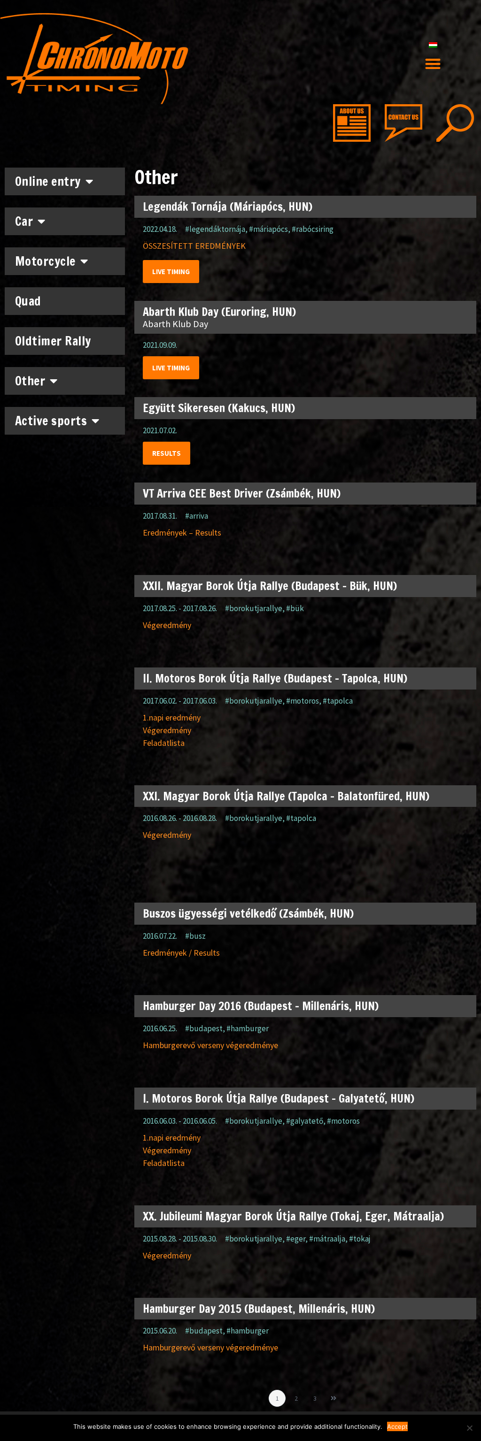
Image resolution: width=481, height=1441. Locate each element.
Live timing (171, 271)
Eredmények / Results (181, 952)
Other (30, 381)
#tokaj (360, 1239)
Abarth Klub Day (175, 324)
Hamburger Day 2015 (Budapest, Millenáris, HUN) (259, 1309)
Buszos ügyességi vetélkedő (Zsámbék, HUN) (248, 913)
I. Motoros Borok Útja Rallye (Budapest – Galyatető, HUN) (278, 1098)
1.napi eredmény (172, 717)
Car (24, 221)
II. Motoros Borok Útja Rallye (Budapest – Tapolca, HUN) (275, 678)
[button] (432, 64)
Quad (28, 301)
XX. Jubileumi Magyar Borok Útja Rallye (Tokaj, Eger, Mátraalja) (293, 1216)
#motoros (302, 701)
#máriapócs (268, 229)
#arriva (196, 516)
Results (166, 453)
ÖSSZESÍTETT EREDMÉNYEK (194, 245)
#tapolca (338, 701)
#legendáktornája (215, 229)
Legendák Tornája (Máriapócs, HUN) (227, 207)
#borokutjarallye (253, 608)
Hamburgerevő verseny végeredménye (210, 1045)
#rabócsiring (313, 229)
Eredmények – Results (182, 532)
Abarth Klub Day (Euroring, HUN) (219, 312)
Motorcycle (45, 261)
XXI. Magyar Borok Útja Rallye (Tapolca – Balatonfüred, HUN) (286, 796)
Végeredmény (167, 625)
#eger (295, 1239)
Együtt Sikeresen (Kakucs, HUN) (219, 408)
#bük (295, 608)
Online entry (48, 181)
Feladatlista (164, 742)
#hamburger (247, 1028)
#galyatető (304, 1121)
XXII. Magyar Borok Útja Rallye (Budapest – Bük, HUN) (270, 586)
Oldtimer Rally (53, 341)
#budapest (204, 1028)
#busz (195, 936)
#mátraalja (327, 1239)
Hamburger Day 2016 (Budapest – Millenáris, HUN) (261, 1006)
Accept (397, 1426)
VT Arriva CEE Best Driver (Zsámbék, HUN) (242, 493)
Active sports (51, 420)
